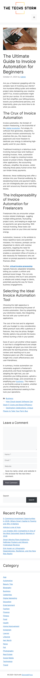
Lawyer (6, 633)
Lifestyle (6, 637)
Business (9, 398)
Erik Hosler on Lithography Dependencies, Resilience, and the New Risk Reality (19, 551)
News (5, 644)
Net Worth (7, 640)
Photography (8, 651)
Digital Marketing (10, 598)
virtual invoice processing (21, 266)
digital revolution (13, 128)
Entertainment (9, 605)
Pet (4, 647)
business (19, 381)
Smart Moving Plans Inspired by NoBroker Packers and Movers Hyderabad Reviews (16, 542)
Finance (6, 612)
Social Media (8, 658)
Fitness (6, 616)
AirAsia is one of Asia (12, 527)
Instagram (7, 630)
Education (7, 602)
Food (5, 619)
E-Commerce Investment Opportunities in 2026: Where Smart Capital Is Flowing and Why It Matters (19, 521)
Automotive (8, 581)
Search (6, 496)
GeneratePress (27, 675)
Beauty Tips (8, 584)
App (4, 577)
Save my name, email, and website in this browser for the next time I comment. (20, 473)
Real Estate (7, 654)
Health (6, 623)
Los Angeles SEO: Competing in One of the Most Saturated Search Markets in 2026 (19, 533)
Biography (7, 588)
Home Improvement (11, 626)
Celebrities (7, 595)
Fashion (6, 609)
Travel (5, 665)
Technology (8, 661)
